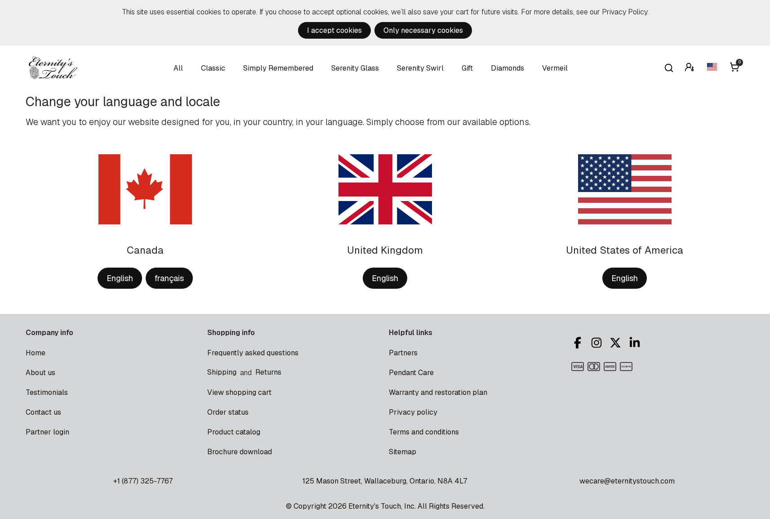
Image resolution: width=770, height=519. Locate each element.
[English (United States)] (713, 68)
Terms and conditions (424, 432)
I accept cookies (334, 30)
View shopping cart (239, 392)
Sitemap (402, 451)
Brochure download (239, 451)
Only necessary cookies (423, 30)
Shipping (221, 372)
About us (40, 372)
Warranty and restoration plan (438, 392)
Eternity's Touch (53, 68)
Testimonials (47, 392)
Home (35, 353)
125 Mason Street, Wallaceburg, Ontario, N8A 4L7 (385, 481)
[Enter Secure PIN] (690, 68)
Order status (228, 412)
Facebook (579, 343)
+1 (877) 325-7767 (143, 481)
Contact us (43, 412)
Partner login (47, 432)
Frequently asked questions (252, 353)
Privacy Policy (624, 12)
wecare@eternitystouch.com (627, 481)
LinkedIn (636, 343)
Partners (403, 353)
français (169, 278)
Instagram (597, 343)
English (120, 278)
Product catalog (233, 432)
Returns (268, 372)
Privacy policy (413, 412)
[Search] (669, 68)
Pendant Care (411, 372)
